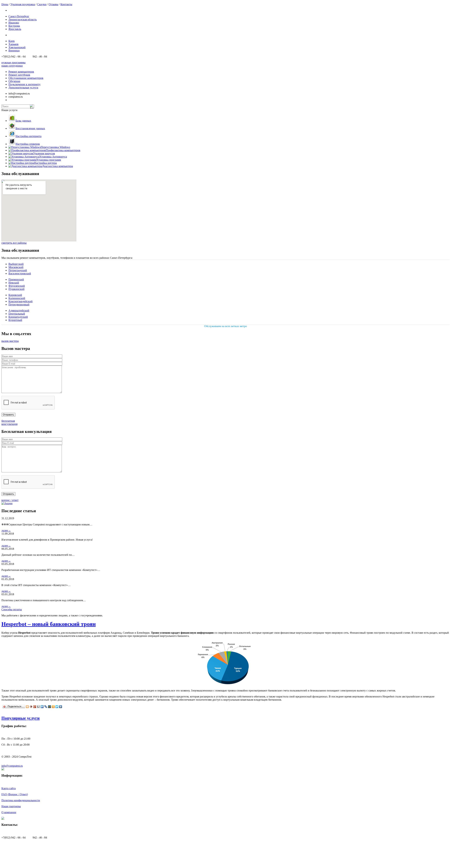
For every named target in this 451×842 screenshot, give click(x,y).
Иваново (13, 22)
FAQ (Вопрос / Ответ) (14, 794)
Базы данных (23, 120)
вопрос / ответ (9, 500)
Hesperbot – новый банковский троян (48, 624)
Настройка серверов (28, 143)
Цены (4, 4)
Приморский (16, 279)
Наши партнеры (11, 806)
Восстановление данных (30, 128)
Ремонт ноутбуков (19, 74)
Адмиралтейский (18, 310)
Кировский (15, 294)
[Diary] (31, 706)
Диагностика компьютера (57, 166)
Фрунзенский (16, 285)
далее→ (6, 530)
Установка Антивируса (53, 156)
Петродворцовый (18, 304)
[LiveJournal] (46, 706)
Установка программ (48, 159)
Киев (11, 40)
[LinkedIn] (42, 706)
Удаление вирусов (44, 153)
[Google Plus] (35, 706)
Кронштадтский (18, 316)
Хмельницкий (17, 47)
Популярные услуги (20, 718)
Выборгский (16, 263)
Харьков (13, 44)
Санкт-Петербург (18, 16)
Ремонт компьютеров (21, 71)
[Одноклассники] (53, 706)
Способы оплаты (11, 609)
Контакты (66, 4)
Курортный (15, 320)
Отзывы (53, 4)
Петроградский (17, 270)
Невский (13, 282)
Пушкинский (16, 288)
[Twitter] (57, 706)
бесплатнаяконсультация (9, 422)
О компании (8, 812)
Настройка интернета (28, 136)
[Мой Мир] (49, 706)
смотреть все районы (14, 242)
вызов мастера (10, 340)
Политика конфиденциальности (20, 800)
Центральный (16, 313)
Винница (14, 50)
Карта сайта (8, 788)
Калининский (16, 298)
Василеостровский (19, 273)
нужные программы (13, 62)
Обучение (14, 81)
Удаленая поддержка (22, 4)
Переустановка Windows (55, 147)
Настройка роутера (45, 162)
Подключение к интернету (24, 84)
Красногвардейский (20, 301)
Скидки (42, 4)
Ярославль (14, 28)
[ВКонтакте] (61, 706)
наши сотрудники (12, 65)
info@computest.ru (12, 765)
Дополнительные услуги (23, 87)
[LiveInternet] (38, 706)
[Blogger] (27, 706)
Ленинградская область (22, 19)
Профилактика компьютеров (63, 150)
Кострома (14, 25)
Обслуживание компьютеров (25, 77)
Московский (15, 267)
